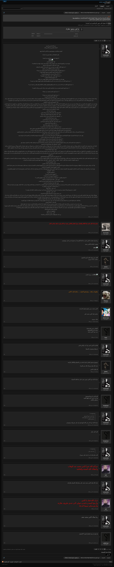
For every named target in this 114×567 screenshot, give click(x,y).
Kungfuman (105, 405)
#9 (4, 354)
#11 (4, 388)
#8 (4, 337)
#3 (4, 250)
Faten (106, 337)
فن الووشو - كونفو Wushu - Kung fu (98, 25)
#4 (4, 266)
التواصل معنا (75, 18)
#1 (4, 216)
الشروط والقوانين (5, 564)
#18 (4, 508)
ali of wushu (106, 232)
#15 (4, 457)
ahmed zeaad (106, 317)
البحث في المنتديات (107, 8)
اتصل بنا (20, 561)
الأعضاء (96, 6)
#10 (4, 371)
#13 (4, 425)
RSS (2, 561)
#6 (4, 300)
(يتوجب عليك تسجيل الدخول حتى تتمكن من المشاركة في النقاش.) (14, 549)
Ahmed (105, 266)
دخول (5, 1)
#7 (4, 321)
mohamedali (86, 25)
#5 (4, 283)
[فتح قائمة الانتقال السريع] (4, 12)
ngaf (106, 475)
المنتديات (102, 6)
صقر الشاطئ (105, 543)
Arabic (110, 561)
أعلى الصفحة (6, 561)
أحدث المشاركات (100, 8)
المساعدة (16, 561)
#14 (4, 440)
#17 (4, 491)
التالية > (95, 40)
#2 (4, 232)
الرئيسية (107, 6)
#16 (4, 474)
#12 (4, 405)
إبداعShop (106, 300)
